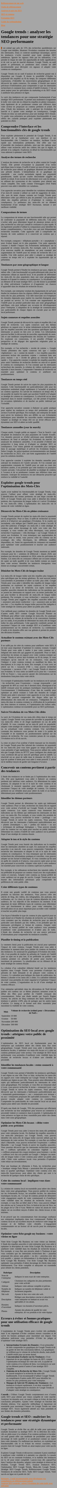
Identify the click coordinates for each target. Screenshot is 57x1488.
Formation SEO (7, 18)
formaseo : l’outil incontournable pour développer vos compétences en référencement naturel (23, 1479)
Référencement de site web (12, 3)
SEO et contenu (7, 14)
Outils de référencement (11, 7)
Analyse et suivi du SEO (11, 10)
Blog (3, 25)
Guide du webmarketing (11, 22)
